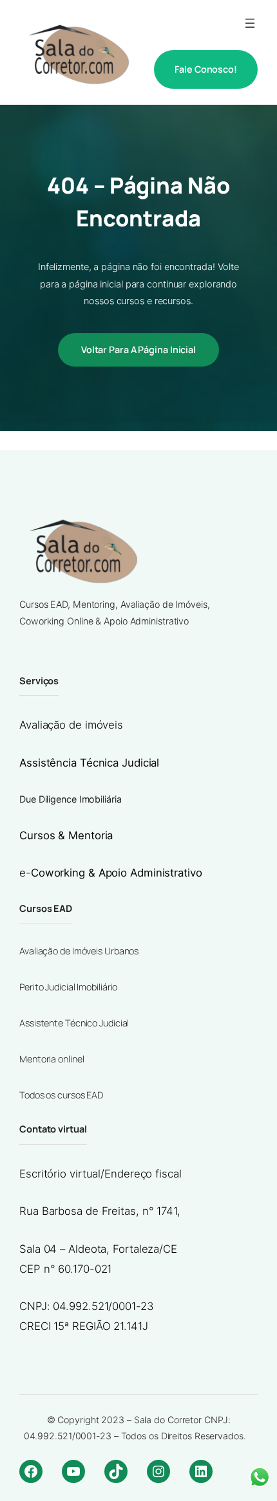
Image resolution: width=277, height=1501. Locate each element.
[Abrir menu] (250, 23)
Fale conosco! (206, 69)
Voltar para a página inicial (138, 349)
